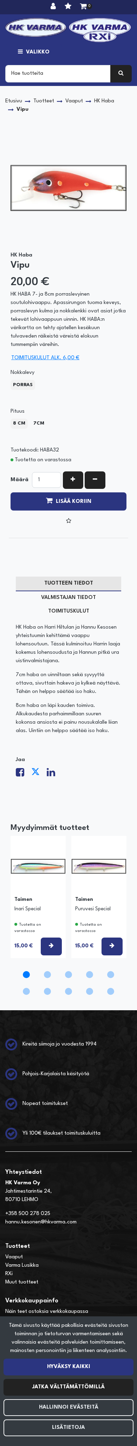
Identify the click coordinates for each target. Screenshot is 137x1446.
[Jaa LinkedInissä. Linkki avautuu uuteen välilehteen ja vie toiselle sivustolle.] (54, 774)
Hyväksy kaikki (68, 1366)
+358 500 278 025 (27, 1213)
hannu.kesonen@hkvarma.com (41, 1222)
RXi (9, 1274)
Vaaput (14, 1257)
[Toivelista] (69, 6)
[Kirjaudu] (54, 6)
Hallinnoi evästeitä (68, 1407)
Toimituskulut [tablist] (68, 611)
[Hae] (121, 73)
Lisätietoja (68, 1427)
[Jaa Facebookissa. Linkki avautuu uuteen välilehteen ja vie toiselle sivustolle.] (23, 774)
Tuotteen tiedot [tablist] (68, 583)
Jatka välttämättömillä (68, 1387)
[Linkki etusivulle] (68, 30)
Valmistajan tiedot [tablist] (68, 597)
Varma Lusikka (22, 1265)
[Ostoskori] (83, 6)
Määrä (19, 480)
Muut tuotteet (21, 1282)
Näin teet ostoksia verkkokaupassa (46, 1311)
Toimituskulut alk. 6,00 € (45, 358)
